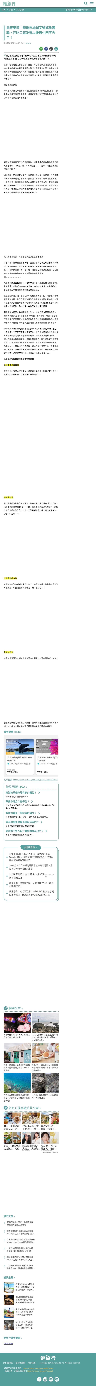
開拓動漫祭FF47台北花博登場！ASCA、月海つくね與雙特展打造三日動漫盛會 (20, 1258)
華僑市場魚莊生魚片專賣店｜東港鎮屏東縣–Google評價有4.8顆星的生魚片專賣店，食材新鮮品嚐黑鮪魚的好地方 (31, 857)
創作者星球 (20, 1363)
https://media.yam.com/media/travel (38, 1368)
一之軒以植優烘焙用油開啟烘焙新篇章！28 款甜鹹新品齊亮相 (20, 1249)
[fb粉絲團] (39, 1379)
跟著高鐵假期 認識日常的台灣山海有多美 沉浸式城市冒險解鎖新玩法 (20, 1232)
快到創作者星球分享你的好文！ (79, 10)
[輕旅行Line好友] (56, 1379)
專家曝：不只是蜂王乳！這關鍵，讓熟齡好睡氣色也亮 (49, 1147)
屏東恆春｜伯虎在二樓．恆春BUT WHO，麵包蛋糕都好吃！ (31, 884)
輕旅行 (9, 3)
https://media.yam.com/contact (40, 1371)
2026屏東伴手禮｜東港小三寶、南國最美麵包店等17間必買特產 (30, 1128)
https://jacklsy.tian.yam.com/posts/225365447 (35, 780)
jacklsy (28, 43)
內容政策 (32, 1363)
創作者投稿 (8, 1363)
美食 (11, 10)
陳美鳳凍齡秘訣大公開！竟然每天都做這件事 (30, 1147)
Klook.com (8, 1344)
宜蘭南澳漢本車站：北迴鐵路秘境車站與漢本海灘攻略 (20, 1223)
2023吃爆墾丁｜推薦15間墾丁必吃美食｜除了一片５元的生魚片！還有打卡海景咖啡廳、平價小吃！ (49, 1128)
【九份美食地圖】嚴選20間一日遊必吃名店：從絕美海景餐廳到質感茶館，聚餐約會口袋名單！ (21, 1267)
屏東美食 (20, 10)
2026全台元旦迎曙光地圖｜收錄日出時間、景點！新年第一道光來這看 (30, 867)
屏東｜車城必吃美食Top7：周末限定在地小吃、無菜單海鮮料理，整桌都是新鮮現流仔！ (12, 1128)
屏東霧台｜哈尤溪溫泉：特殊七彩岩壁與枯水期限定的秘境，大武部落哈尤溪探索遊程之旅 (31, 893)
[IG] (45, 1379)
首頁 (4, 10)
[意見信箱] (51, 1379)
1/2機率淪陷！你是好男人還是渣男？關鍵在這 (26, 876)
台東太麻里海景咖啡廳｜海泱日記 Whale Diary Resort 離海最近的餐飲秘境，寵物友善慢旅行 (21, 1241)
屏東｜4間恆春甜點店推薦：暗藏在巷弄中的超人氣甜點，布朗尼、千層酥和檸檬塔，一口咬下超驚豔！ (12, 1147)
